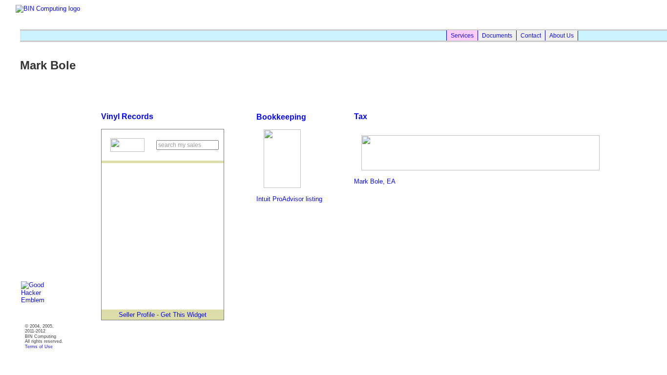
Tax (360, 116)
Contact (531, 35)
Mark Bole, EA (375, 181)
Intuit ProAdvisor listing (289, 199)
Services (462, 35)
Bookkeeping (281, 117)
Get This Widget (184, 314)
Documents (497, 35)
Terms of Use (39, 346)
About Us (561, 35)
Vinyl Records (127, 116)
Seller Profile (137, 314)
